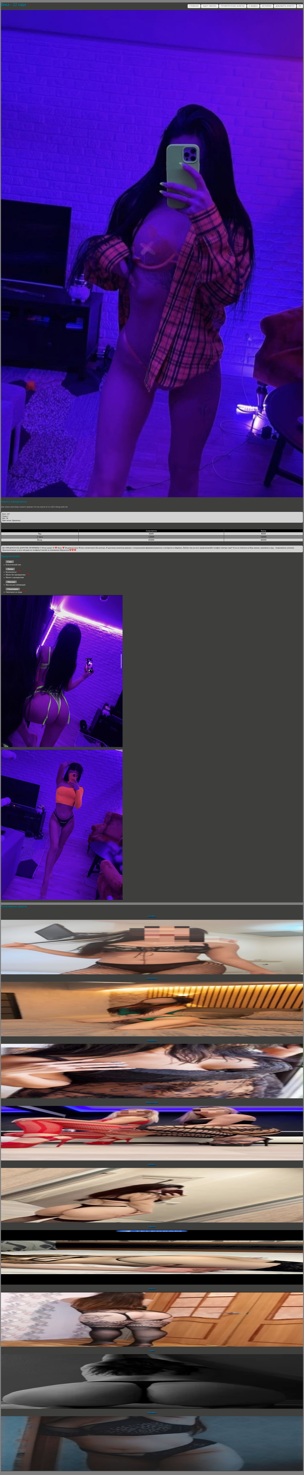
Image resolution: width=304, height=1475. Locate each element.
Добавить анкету (285, 6)
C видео (253, 6)
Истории (266, 6)
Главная (194, 6)
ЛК (300, 6)
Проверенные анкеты (233, 6)
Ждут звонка (209, 6)
